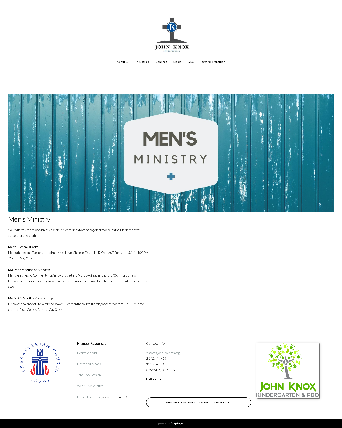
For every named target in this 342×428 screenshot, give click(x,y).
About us (123, 61)
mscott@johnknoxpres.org (163, 353)
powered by (171, 423)
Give (191, 61)
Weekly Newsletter (90, 386)
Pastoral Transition (212, 61)
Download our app (89, 364)
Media (177, 61)
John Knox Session (89, 375)
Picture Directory (89, 397)
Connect (161, 61)
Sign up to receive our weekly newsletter (198, 402)
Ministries (142, 61)
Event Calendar (87, 353)
